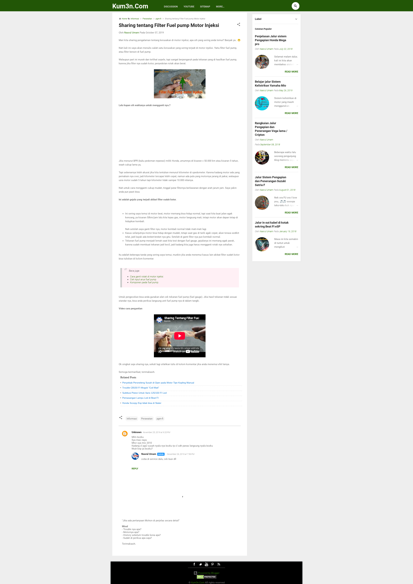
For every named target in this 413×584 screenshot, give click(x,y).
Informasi (132, 418)
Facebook (194, 564)
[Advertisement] (180, 133)
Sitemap (205, 6)
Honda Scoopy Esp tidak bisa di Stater (141, 403)
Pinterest (212, 564)
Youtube (189, 6)
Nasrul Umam (148, 454)
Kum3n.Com (130, 6)
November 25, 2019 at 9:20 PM (156, 432)
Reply (135, 468)
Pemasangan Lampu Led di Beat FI (140, 398)
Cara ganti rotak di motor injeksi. (147, 276)
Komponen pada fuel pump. (144, 282)
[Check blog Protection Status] (206, 578)
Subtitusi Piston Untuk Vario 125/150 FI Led (144, 393)
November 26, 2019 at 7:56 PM (180, 454)
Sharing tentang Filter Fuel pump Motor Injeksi (169, 25)
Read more (291, 71)
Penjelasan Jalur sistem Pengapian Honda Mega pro (271, 40)
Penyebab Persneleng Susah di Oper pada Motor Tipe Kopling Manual (158, 382)
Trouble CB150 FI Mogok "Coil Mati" (140, 387)
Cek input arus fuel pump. (143, 279)
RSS (219, 564)
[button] (239, 24)
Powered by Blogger (208, 573)
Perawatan (146, 418)
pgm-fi (160, 418)
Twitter (200, 564)
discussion (171, 6)
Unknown (136, 432)
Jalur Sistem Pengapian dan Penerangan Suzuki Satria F (270, 181)
